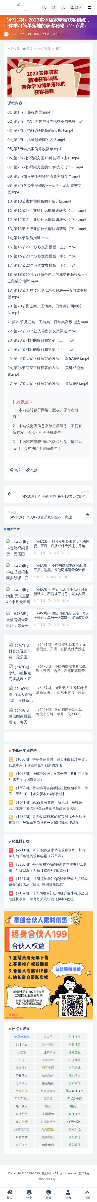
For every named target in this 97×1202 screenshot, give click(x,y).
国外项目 (75, 1044)
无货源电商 (74, 1098)
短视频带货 (48, 1121)
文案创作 (22, 1090)
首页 (30, 48)
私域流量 (48, 1129)
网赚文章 (22, 1137)
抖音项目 (22, 1075)
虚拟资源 (75, 1137)
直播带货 (22, 1113)
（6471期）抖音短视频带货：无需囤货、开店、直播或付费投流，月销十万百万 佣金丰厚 (61, 546)
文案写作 (75, 1083)
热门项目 (18, 34)
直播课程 (48, 1113)
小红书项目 (48, 1052)
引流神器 (75, 1060)
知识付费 (22, 1121)
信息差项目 (21, 1036)
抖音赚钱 (75, 1067)
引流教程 (48, 1060)
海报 (17, 470)
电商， (74, 1106)
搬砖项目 (22, 1083)
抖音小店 (48, 1067)
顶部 (87, 1197)
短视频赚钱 (74, 1121)
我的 (68, 1197)
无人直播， (21, 1098)
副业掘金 (22, 1044)
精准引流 (75, 1129)
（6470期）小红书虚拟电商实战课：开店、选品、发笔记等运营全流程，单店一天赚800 (61, 570)
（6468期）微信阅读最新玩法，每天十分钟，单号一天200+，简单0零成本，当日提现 (61, 618)
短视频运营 (21, 1129)
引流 (22, 1060)
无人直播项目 (75, 1090)
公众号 (48, 1036)
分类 (29, 1197)
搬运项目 (48, 1083)
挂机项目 (75, 1075)
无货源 (48, 1098)
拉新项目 (48, 1075)
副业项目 (48, 1044)
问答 (48, 1197)
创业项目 (75, 1036)
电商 (48, 1106)
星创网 (46, 1173)
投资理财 (22, 1067)
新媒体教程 (48, 1090)
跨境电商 (48, 1144)
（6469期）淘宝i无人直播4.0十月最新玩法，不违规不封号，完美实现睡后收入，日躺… (61, 594)
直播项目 (75, 1113)
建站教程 (75, 1052)
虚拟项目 (22, 1144)
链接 (34, 470)
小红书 (38, 577)
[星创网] (6, 34)
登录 (78, 7)
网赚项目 (48, 1137)
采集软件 (75, 1144)
